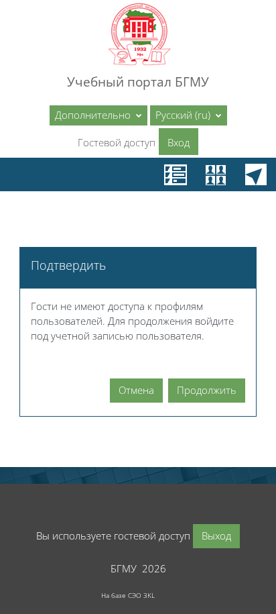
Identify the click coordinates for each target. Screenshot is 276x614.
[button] (188, 115)
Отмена (136, 390)
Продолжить (206, 390)
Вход (178, 142)
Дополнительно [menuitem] (94, 114)
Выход (216, 535)
